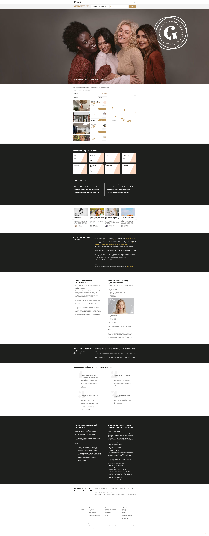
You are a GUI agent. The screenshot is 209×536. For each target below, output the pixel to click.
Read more (84, 386)
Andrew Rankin (129, 266)
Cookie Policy (124, 512)
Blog (122, 2)
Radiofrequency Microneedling (94, 515)
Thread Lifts (107, 513)
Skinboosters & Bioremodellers (110, 509)
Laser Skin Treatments (93, 513)
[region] (123, 107)
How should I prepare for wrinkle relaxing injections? (120, 187)
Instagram (74, 507)
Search (110, 2)
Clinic (87, 6)
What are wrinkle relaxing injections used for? (85, 187)
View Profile (102, 108)
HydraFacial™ (91, 516)
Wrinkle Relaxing (108, 507)
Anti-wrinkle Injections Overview (82, 184)
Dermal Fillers (91, 509)
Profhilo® (90, 510)
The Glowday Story (125, 507)
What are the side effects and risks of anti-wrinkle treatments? (86, 193)
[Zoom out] (135, 94)
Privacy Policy (124, 510)
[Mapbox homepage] (113, 120)
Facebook (82, 507)
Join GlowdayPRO (128, 2)
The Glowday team (125, 518)
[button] (81, 105)
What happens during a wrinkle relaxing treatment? (87, 189)
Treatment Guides (116, 2)
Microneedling (91, 507)
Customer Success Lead (126, 519)
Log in (134, 2)
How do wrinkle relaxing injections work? (117, 184)
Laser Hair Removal (92, 512)
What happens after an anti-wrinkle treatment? (118, 189)
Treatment (77, 6)
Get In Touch (124, 509)
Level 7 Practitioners (103, 93)
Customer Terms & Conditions (127, 515)
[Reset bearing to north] (135, 96)
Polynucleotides (108, 512)
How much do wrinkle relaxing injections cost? (118, 192)
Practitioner (82, 6)
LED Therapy (107, 515)
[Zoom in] (135, 93)
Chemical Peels (107, 510)
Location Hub (124, 516)
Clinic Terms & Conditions (126, 513)
